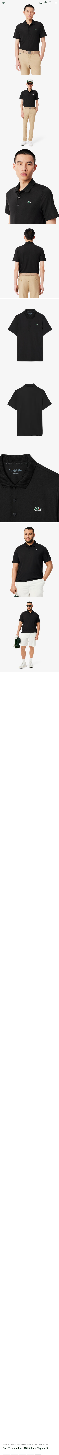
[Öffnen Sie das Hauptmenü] (56, 3)
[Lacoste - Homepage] (3, 3)
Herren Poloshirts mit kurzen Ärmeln (35, 1444)
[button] (45, 2)
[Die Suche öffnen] (50, 2)
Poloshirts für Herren (11, 1444)
